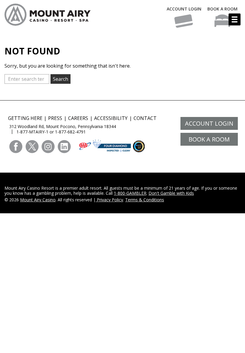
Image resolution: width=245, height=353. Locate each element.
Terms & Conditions (144, 200)
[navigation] (235, 19)
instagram (48, 146)
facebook (15, 146)
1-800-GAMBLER (130, 193)
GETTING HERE (25, 118)
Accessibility (111, 118)
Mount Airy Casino (38, 200)
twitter (32, 146)
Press (55, 118)
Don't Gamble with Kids (171, 193)
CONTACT (145, 118)
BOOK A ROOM (222, 9)
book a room (209, 139)
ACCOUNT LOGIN (184, 9)
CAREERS (78, 118)
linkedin (64, 146)
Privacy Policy (109, 200)
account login (209, 123)
